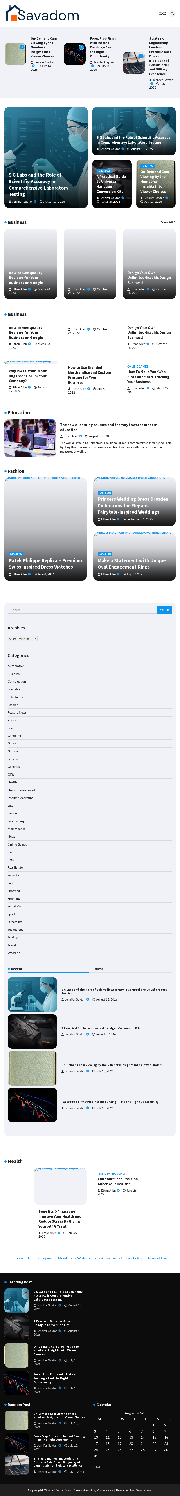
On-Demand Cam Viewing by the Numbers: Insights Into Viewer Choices (44, 47)
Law (10, 805)
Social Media (16, 906)
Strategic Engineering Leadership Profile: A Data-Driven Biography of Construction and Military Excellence (58, 1462)
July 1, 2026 (76, 1471)
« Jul (96, 1467)
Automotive (16, 666)
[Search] (172, 13)
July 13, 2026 (153, 201)
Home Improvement (21, 790)
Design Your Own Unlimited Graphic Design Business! (149, 277)
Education (15, 689)
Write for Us (86, 1258)
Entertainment (17, 697)
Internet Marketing (20, 798)
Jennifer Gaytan (22, 201)
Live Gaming (16, 821)
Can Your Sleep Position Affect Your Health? (118, 1181)
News (11, 836)
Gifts (11, 774)
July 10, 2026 (105, 1108)
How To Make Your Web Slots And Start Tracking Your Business (148, 376)
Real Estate (15, 867)
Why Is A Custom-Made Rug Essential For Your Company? (28, 376)
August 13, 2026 (54, 201)
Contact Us (22, 1258)
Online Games (137, 366)
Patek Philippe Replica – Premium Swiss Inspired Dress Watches (45, 563)
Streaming (15, 922)
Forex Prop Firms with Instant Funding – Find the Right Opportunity (103, 47)
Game (12, 743)
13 (131, 1437)
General (104, 171)
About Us (65, 1258)
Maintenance (16, 829)
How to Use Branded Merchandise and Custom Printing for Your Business (89, 375)
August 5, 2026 (110, 201)
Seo (10, 883)
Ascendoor (105, 1490)
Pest (11, 852)
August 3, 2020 (99, 436)
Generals (14, 766)
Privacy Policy (131, 1258)
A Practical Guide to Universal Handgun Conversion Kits (111, 184)
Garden (13, 751)
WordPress (143, 1490)
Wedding (14, 953)
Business (14, 674)
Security (13, 875)
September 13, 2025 (140, 519)
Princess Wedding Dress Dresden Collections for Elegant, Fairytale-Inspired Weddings (133, 505)
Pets (11, 860)
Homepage (44, 1258)
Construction (17, 681)
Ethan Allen (19, 289)
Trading (13, 937)
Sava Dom (63, 1490)
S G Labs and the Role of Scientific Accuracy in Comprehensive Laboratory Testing (38, 184)
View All (167, 222)
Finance (13, 720)
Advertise (108, 1258)
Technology (15, 929)
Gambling (14, 735)
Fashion (16, 554)
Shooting (14, 891)
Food (11, 728)
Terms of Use (157, 1258)
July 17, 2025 (135, 574)
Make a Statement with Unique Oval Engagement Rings (132, 563)
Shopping (14, 898)
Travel (12, 945)
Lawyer (13, 813)
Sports (12, 914)
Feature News (17, 712)
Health (12, 782)
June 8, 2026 (46, 574)
